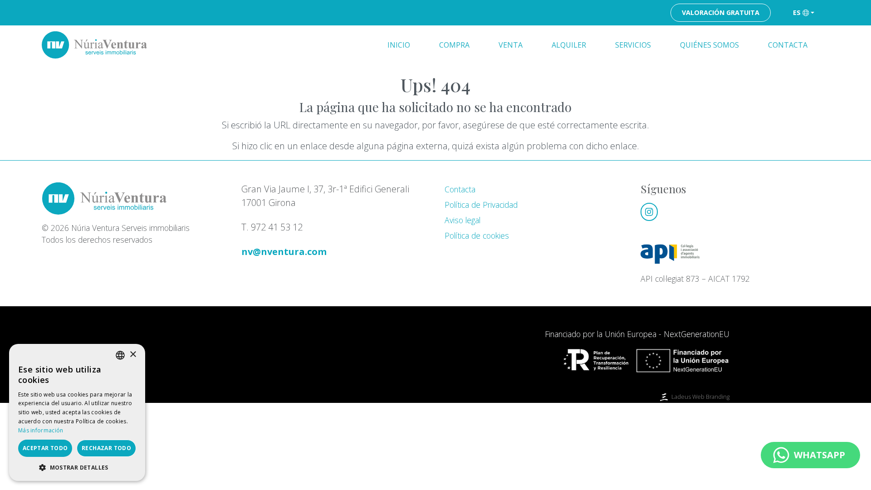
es (797, 12)
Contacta (787, 45)
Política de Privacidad (481, 204)
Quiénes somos (709, 45)
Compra (454, 45)
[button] (77, 467)
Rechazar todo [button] (106, 448)
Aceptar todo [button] (45, 448)
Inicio (398, 45)
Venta (511, 45)
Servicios (633, 45)
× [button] (132, 354)
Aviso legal (462, 220)
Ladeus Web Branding (700, 396)
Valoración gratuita (720, 12)
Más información (41, 430)
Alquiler (569, 45)
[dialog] (77, 412)
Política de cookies (477, 235)
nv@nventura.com (284, 251)
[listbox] (120, 355)
